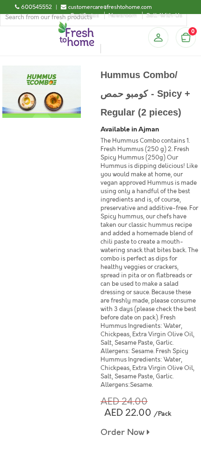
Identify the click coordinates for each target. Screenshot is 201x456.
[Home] (76, 25)
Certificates (84, 15)
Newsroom (122, 15)
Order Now (123, 432)
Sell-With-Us (164, 15)
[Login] (158, 37)
